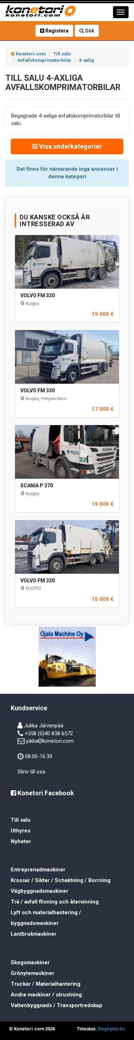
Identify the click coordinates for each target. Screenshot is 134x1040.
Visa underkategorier (70, 146)
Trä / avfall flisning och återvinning (55, 902)
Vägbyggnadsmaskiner (39, 891)
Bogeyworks (111, 1028)
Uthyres (20, 830)
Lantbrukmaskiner (33, 934)
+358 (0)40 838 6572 (49, 733)
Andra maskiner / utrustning (46, 994)
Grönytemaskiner (32, 973)
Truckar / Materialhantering (45, 984)
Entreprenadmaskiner (38, 869)
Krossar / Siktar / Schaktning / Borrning (60, 880)
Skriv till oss (31, 771)
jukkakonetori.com (50, 741)
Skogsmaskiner (30, 962)
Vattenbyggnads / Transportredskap (56, 1005)
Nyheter (21, 841)
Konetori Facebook (45, 793)
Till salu (20, 820)
